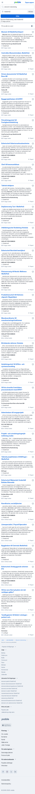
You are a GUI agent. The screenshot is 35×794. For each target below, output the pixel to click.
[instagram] (7, 771)
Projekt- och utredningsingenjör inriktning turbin (13, 435)
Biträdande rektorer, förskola (12, 343)
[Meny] (2, 2)
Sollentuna (4, 655)
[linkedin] (15, 771)
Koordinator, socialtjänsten (11, 503)
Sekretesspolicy (6, 784)
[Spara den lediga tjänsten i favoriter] (33, 32)
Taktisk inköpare (7, 185)
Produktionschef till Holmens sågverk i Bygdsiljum (12, 296)
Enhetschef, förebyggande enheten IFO (14, 568)
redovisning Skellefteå (7, 698)
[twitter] (11, 771)
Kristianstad (4, 669)
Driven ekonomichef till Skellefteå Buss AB (14, 75)
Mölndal (3, 665)
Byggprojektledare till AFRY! (12, 99)
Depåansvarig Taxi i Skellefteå (12, 207)
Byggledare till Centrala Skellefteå (14, 545)
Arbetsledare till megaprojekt (12, 412)
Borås (2, 657)
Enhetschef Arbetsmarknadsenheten (15, 143)
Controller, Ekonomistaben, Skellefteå (15, 53)
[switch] (32, 26)
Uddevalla (4, 674)
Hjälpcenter (4, 742)
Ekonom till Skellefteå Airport (12, 32)
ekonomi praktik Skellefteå (8, 681)
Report (32, 48)
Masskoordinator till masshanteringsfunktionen (11, 319)
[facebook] (3, 771)
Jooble (12, 790)
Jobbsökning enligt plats (7, 712)
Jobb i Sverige (5, 745)
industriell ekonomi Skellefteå (9, 695)
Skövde (3, 672)
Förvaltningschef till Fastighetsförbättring (9, 121)
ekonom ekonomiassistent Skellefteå (11, 683)
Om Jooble (4, 734)
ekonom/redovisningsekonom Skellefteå (12, 686)
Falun (2, 662)
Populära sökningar (6, 763)
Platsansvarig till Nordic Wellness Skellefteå (14, 273)
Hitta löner (4, 765)
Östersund (4, 660)
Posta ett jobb (5, 755)
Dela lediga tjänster (7, 752)
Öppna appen (29, 2)
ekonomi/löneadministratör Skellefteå (11, 700)
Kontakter (4, 737)
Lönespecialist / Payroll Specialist (14, 524)
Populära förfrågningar (8, 646)
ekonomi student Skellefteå (8, 691)
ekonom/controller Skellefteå (9, 688)
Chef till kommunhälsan (10, 164)
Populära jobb (4, 709)
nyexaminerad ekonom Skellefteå (10, 693)
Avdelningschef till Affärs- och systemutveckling (12, 365)
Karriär (3, 739)
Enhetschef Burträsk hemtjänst (13, 250)
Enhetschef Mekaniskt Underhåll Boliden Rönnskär (13, 481)
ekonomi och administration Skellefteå (11, 703)
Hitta (17, 16)
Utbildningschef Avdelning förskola (14, 228)
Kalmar (3, 667)
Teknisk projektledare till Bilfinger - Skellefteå (14, 458)
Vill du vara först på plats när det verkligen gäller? (13, 591)
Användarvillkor (5, 780)
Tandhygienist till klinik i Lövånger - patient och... (14, 616)
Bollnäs (3, 653)
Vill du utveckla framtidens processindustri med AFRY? (11, 389)
